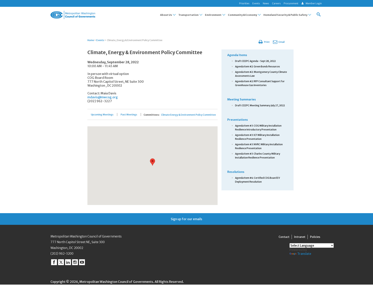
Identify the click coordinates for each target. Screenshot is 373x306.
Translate (304, 254)
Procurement (291, 3)
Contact (284, 237)
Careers (276, 3)
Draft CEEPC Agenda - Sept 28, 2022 (255, 61)
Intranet (299, 237)
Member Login (314, 3)
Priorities (244, 3)
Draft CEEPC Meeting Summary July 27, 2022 (260, 105)
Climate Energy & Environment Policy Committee (188, 114)
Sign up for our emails (186, 219)
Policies (315, 237)
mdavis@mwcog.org (102, 97)
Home (90, 40)
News (266, 3)
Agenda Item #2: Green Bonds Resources (257, 66)
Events (256, 3)
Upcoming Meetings (102, 114)
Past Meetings (129, 114)
